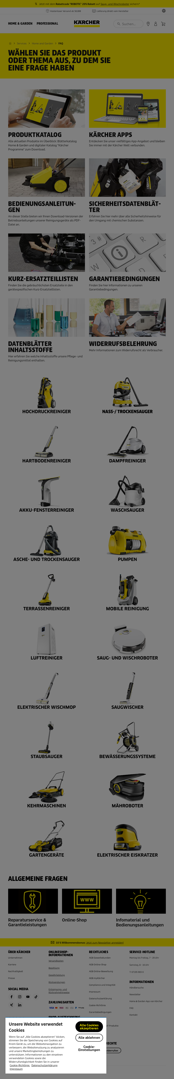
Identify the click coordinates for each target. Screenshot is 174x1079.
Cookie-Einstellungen (89, 1048)
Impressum (16, 1069)
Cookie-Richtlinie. (20, 1065)
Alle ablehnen (89, 1038)
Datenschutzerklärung (44, 1065)
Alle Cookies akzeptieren (89, 1026)
